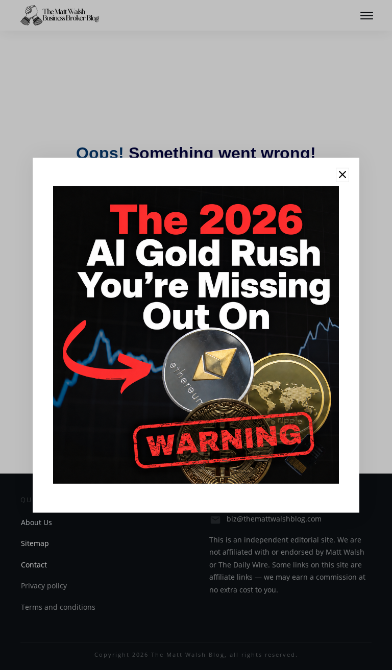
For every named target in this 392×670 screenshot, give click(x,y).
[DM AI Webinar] (196, 334)
